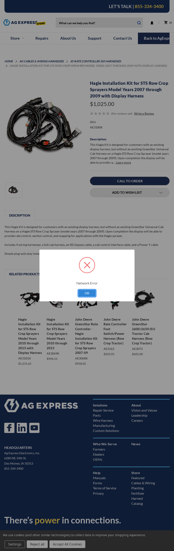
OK (87, 293)
